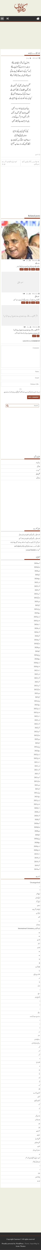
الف (39, 917)
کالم (39, 1089)
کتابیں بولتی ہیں (37, 1101)
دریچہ (39, 993)
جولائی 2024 (37, 644)
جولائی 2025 (37, 598)
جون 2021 (37, 785)
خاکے (39, 986)
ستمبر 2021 (37, 774)
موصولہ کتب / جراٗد (36, 1150)
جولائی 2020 (37, 827)
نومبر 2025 (37, 582)
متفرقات (36, 155)
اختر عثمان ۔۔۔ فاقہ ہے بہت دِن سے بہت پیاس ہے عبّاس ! (20, 316)
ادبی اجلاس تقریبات (36, 909)
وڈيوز (39, 1173)
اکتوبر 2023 (37, 678)
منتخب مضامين (37, 1143)
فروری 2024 (37, 663)
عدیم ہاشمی (38, 478)
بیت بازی (33, 269)
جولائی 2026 (37, 567)
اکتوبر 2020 (37, 816)
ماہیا (39, 1123)
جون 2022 (37, 739)
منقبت (38, 1146)
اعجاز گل (38, 466)
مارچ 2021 (37, 797)
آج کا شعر (37, 269)
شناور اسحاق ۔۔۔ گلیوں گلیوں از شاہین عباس (32, 535)
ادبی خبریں (38, 913)
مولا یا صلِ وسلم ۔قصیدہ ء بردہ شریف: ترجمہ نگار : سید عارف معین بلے (27, 542)
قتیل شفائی (38, 474)
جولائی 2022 (37, 735)
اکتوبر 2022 (37, 724)
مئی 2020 (37, 835)
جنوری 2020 (37, 850)
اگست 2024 (37, 640)
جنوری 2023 (37, 712)
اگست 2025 (37, 594)
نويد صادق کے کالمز (36, 1162)
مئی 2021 (37, 789)
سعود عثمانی (20, 282)
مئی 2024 (37, 651)
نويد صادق (27, 58)
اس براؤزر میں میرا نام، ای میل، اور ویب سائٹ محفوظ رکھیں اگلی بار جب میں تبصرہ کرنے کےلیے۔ (22, 392)
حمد (39, 978)
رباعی (39, 1013)
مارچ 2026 (37, 579)
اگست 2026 (37, 563)
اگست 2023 (37, 686)
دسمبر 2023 (37, 670)
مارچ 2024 (37, 659)
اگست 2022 (37, 732)
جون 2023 (37, 693)
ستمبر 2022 (37, 728)
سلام (27, 302)
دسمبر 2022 (37, 716)
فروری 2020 (37, 846)
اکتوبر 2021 (37, 770)
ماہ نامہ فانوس (37, 1120)
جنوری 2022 (37, 758)
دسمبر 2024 (37, 624)
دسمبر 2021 (37, 762)
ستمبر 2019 (37, 865)
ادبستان (38, 905)
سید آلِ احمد (38, 463)
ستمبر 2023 (37, 682)
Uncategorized (35, 882)
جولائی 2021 (37, 781)
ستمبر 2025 (37, 590)
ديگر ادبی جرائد (37, 997)
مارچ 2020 (37, 842)
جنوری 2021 (37, 804)
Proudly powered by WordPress (12, 1244)
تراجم (39, 944)
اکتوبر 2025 (37, 586)
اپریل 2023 (37, 701)
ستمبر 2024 (37, 636)
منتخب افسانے (37, 1139)
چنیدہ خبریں (38, 967)
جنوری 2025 (37, 621)
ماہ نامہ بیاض (38, 1116)
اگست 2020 (37, 823)
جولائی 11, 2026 (35, 294)
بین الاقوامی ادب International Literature (29, 928)
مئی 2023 (37, 697)
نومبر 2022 (37, 720)
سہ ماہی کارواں (37, 1039)
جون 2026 (37, 571)
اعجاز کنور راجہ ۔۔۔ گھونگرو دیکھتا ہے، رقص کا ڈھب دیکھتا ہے (30, 163)
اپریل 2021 (37, 793)
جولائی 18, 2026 (35, 260)
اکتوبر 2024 (37, 632)
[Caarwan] (38, 18)
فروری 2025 (37, 617)
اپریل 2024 (37, 655)
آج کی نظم (38, 902)
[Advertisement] (20, 35)
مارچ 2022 (37, 751)
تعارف (38, 948)
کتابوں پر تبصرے (36, 1093)
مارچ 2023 (37, 705)
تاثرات (38, 940)
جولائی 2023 (37, 689)
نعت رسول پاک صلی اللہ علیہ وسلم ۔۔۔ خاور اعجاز (9, 163)
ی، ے (38, 1181)
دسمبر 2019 (37, 854)
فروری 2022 (37, 755)
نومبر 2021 (37, 766)
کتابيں (39, 1097)
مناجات (38, 1135)
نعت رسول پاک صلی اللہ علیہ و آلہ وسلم (33, 1158)
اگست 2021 (37, 777)
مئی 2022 (37, 743)
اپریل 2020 (37, 839)
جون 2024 (37, 647)
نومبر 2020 (37, 812)
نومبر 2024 (37, 628)
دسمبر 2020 (37, 808)
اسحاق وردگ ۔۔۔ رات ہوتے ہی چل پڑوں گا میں (30, 546)
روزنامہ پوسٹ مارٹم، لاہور (35, 1016)
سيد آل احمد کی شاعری (36, 1043)
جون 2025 (37, 602)
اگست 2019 (37, 869)
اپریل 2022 (37, 747)
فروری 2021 (37, 800)
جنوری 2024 (37, 667)
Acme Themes (20, 1246)
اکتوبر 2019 (37, 862)
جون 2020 (37, 831)
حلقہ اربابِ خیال (37, 974)
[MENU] (2, 18)
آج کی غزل (38, 898)
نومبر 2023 (37, 674)
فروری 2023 (37, 709)
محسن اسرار (38, 470)
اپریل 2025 (37, 609)
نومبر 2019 (37, 858)
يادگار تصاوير (37, 1177)
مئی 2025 (37, 605)
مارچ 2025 (37, 613)
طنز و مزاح (26, 269)
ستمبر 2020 (37, 820)
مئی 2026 (37, 575)
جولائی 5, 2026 (35, 327)
